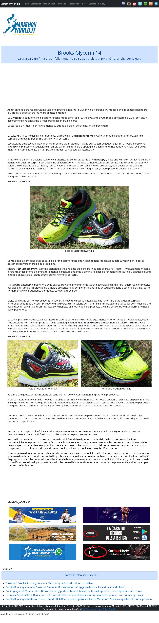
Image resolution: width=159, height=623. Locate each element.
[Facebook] (123, 3)
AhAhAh (112, 609)
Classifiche (74, 3)
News (26, 3)
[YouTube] (134, 3)
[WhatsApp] (145, 3)
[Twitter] (140, 3)
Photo (84, 3)
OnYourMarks (89, 609)
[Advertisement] (99, 25)
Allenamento (49, 3)
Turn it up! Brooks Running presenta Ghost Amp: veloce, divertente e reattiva (49, 583)
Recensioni (62, 3)
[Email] (156, 3)
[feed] (151, 3)
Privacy (101, 3)
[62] (116, 514)
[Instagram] (129, 3)
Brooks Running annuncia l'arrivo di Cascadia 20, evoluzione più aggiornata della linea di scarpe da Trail (64, 587)
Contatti (92, 3)
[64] (116, 533)
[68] (116, 552)
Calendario (36, 3)
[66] (42, 515)
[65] (42, 552)
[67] (42, 533)
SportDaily (102, 609)
